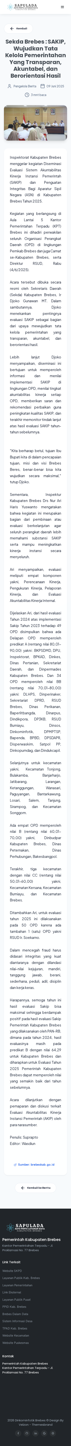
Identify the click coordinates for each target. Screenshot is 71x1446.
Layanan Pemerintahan (17, 1285)
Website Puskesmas (15, 1343)
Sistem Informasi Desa (17, 1321)
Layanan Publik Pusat (16, 1299)
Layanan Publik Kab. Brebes (21, 1278)
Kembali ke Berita (38, 1187)
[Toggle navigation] (62, 7)
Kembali (21, 28)
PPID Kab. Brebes (14, 1307)
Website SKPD (12, 1271)
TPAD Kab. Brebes (14, 1328)
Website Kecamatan (15, 1335)
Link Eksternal (11, 1292)
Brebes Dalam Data (15, 1314)
